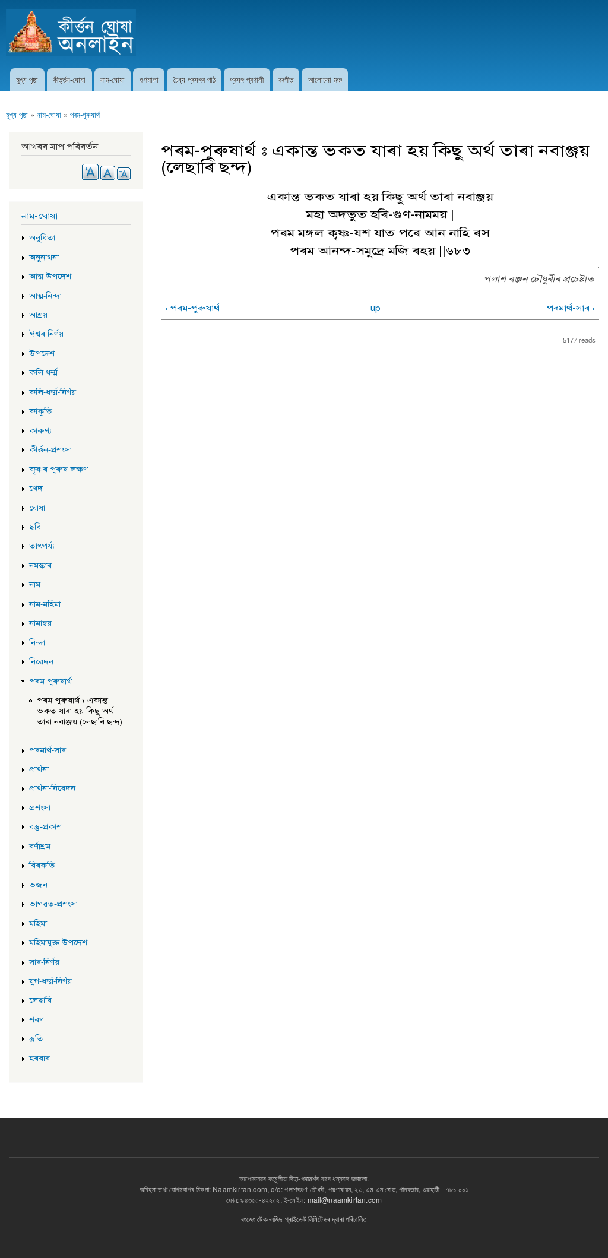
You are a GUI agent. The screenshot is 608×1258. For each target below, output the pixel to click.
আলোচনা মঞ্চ (325, 79)
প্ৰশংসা (39, 808)
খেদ (36, 488)
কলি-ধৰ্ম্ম (43, 373)
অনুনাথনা (44, 257)
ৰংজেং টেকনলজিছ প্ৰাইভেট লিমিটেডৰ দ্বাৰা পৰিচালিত (304, 1218)
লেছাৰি (40, 1000)
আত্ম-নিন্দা (45, 296)
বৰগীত (285, 79)
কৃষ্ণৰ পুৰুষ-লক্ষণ (58, 469)
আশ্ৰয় (38, 315)
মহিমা (38, 924)
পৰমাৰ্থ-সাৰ (47, 750)
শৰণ (36, 1020)
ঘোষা (37, 508)
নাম (34, 585)
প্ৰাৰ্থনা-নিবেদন (52, 788)
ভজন (38, 885)
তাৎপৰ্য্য (42, 546)
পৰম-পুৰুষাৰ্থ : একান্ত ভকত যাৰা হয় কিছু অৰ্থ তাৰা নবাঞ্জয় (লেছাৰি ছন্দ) (79, 711)
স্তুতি (36, 1039)
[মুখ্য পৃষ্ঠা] (72, 34)
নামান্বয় (40, 623)
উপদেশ (42, 354)
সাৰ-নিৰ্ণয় (44, 962)
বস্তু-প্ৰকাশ (45, 827)
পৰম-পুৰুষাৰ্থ (85, 114)
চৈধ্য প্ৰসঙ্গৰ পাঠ (194, 79)
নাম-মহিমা (45, 604)
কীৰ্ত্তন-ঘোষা (69, 79)
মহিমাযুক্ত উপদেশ (58, 943)
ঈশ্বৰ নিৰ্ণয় (46, 334)
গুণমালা (149, 79)
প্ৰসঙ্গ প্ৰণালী (247, 79)
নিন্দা (37, 643)
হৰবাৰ (39, 1058)
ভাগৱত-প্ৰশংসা (53, 904)
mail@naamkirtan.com (345, 1199)
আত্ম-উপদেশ (50, 276)
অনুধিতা (42, 238)
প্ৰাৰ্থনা (39, 769)
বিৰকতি (42, 865)
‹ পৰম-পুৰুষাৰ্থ (192, 308)
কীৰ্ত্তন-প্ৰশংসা (50, 450)
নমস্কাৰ (40, 566)
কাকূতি (40, 411)
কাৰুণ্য (40, 431)
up (375, 308)
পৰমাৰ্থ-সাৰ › (571, 308)
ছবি (35, 527)
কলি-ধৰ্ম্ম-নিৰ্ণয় (52, 392)
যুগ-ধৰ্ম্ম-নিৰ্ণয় (50, 981)
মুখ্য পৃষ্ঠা (27, 79)
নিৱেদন (41, 662)
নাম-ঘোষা (112, 79)
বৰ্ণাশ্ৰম (39, 846)
